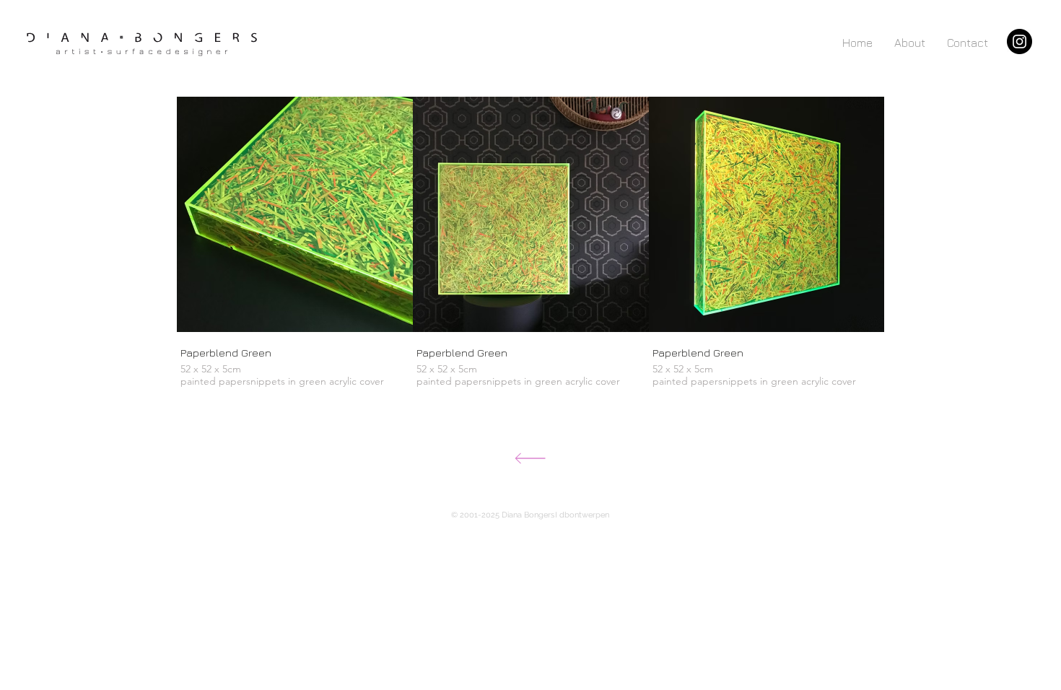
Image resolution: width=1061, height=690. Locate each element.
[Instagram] (1019, 41)
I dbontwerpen (582, 515)
